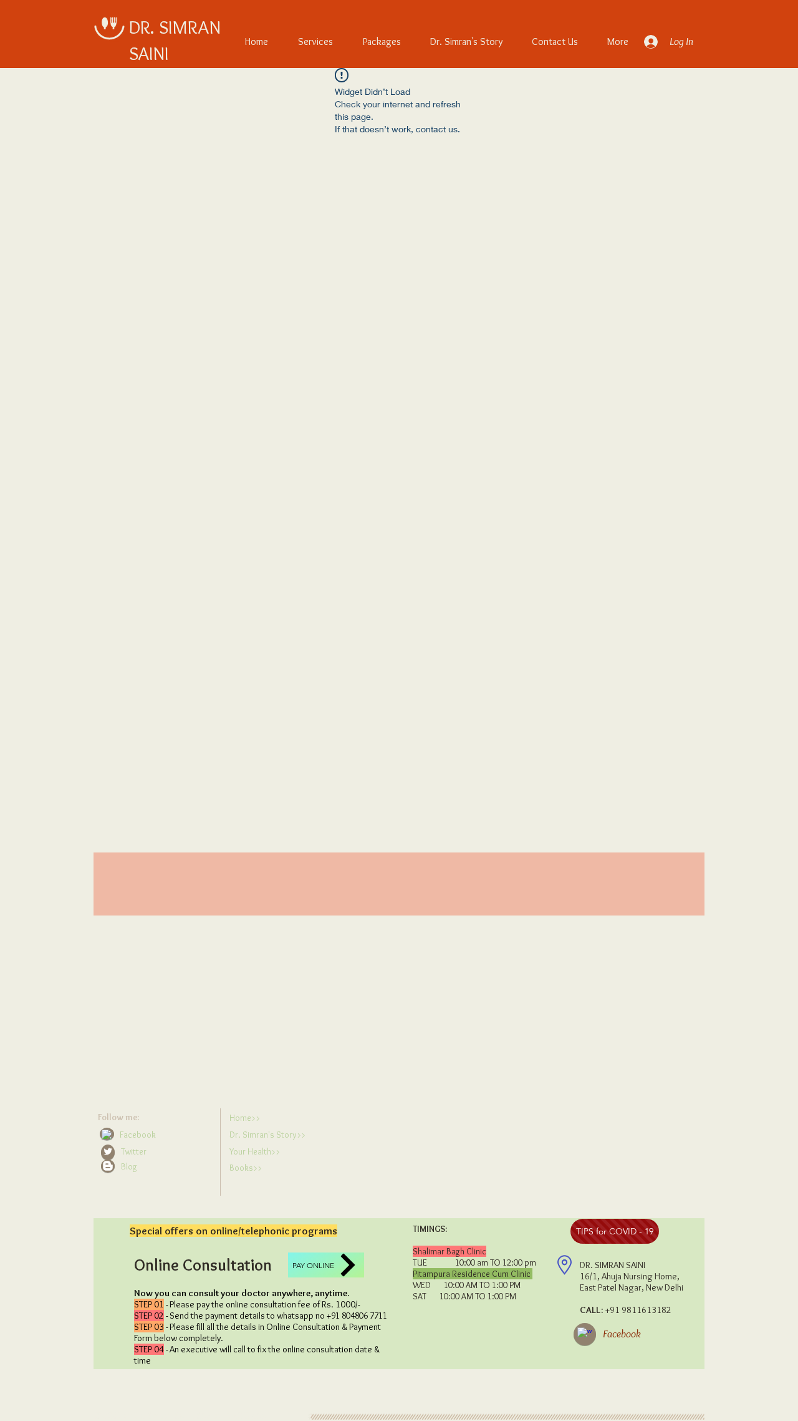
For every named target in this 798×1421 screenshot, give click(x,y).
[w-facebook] (107, 1135)
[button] (156, 1166)
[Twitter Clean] (108, 1151)
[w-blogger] (108, 1166)
